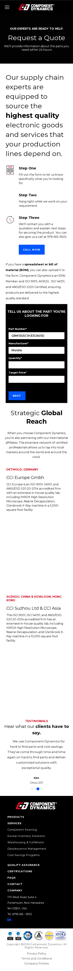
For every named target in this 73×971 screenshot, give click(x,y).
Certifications (19, 871)
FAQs (11, 877)
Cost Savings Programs (23, 855)
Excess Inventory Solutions (26, 836)
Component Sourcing (22, 829)
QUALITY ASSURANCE (23, 865)
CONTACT (15, 884)
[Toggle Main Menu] (7, 7)
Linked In (9, 919)
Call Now (31, 249)
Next (17, 395)
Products (15, 817)
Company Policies (36, 963)
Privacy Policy (36, 953)
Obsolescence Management (26, 848)
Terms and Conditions (36, 958)
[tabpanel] (36, 762)
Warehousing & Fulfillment (25, 842)
